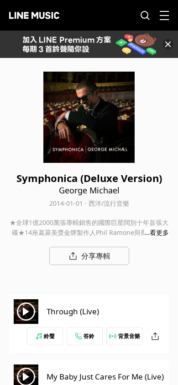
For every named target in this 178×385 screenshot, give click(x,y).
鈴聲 (49, 336)
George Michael (89, 190)
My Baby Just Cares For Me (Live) (105, 376)
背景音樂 (129, 336)
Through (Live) (73, 311)
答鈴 (89, 336)
